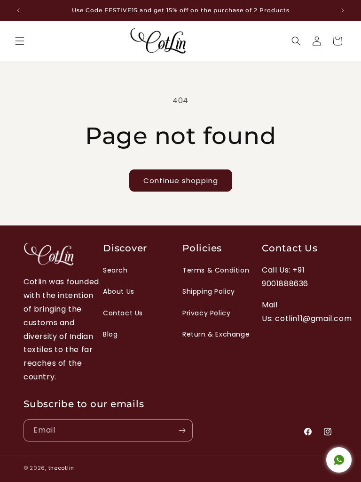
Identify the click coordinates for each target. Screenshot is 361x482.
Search (115, 270)
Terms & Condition (215, 270)
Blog (110, 334)
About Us (118, 291)
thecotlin (61, 468)
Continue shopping (180, 180)
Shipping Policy (208, 291)
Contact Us (123, 313)
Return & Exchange (216, 334)
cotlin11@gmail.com (313, 318)
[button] (19, 41)
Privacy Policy (206, 313)
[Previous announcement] (18, 10)
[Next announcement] (342, 10)
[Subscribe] (182, 430)
